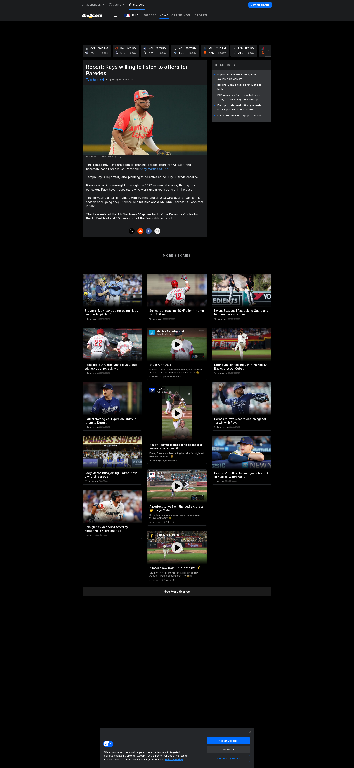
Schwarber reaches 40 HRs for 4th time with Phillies (176, 312)
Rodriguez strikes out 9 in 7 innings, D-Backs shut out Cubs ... (241, 366)
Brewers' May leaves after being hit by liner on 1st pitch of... (111, 312)
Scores (150, 15)
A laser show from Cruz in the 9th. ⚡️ (175, 568)
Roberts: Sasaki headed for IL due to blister (239, 87)
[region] (177, 748)
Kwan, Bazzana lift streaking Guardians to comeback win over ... (241, 312)
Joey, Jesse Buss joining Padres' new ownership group (111, 474)
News (164, 15)
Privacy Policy (174, 759)
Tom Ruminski (95, 79)
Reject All (228, 749)
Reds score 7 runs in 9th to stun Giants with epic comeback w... (111, 366)
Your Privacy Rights (228, 758)
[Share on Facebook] (149, 231)
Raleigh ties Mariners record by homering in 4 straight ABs (106, 529)
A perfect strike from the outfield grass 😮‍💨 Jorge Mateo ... (176, 508)
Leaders (200, 15)
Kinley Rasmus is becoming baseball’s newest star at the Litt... (175, 446)
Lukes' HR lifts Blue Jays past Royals (239, 115)
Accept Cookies (228, 740)
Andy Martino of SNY (154, 169)
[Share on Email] (157, 231)
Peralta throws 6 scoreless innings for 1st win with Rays (240, 420)
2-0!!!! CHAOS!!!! (160, 365)
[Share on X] (132, 231)
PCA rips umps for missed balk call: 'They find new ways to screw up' (238, 97)
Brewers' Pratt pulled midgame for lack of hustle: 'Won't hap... (241, 475)
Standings (180, 15)
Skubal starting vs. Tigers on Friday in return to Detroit (110, 420)
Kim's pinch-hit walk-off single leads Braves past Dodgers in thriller (239, 107)
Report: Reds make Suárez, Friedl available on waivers (237, 76)
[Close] (250, 732)
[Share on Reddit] (140, 231)
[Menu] (115, 15)
